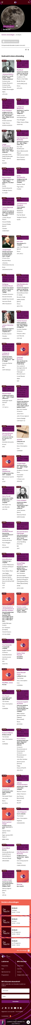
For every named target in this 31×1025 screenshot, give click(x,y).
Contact (19, 972)
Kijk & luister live (6, 972)
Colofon (19, 968)
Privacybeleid (19, 1011)
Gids (3, 968)
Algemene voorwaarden (8, 1011)
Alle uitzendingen (22, 950)
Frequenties (5, 965)
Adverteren (20, 965)
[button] (28, 1022)
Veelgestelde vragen (22, 975)
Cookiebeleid (5, 1016)
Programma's (5, 975)
